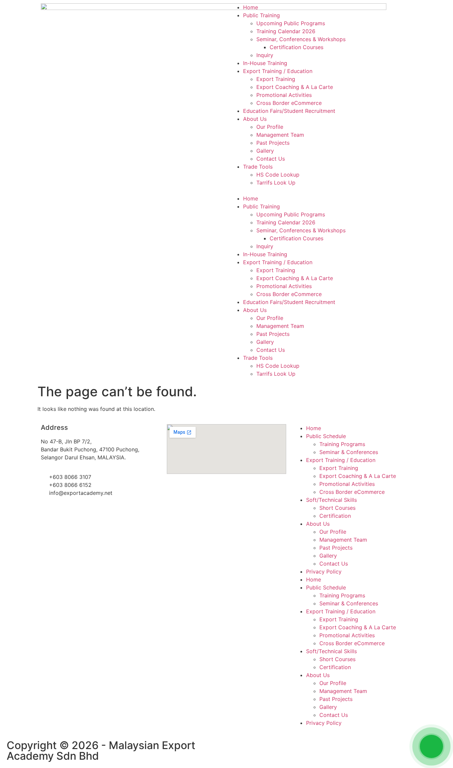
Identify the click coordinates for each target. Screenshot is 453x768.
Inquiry (264, 55)
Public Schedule (326, 436)
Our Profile (269, 126)
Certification (335, 515)
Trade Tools (258, 166)
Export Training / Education (277, 71)
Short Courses (337, 507)
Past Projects (273, 142)
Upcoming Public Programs (290, 23)
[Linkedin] (274, 748)
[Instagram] (256, 748)
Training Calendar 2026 (285, 31)
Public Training (261, 15)
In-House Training (265, 63)
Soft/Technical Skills (331, 500)
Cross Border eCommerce (289, 103)
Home (250, 7)
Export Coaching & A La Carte (294, 87)
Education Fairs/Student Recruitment (289, 111)
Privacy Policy (324, 571)
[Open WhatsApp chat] (431, 746)
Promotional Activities (284, 95)
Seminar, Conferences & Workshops (301, 39)
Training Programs (342, 444)
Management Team (280, 134)
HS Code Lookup (277, 174)
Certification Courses (296, 47)
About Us (255, 118)
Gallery (265, 150)
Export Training (275, 79)
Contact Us (270, 158)
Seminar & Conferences (348, 452)
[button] (321, 190)
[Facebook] (238, 748)
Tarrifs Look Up (275, 182)
